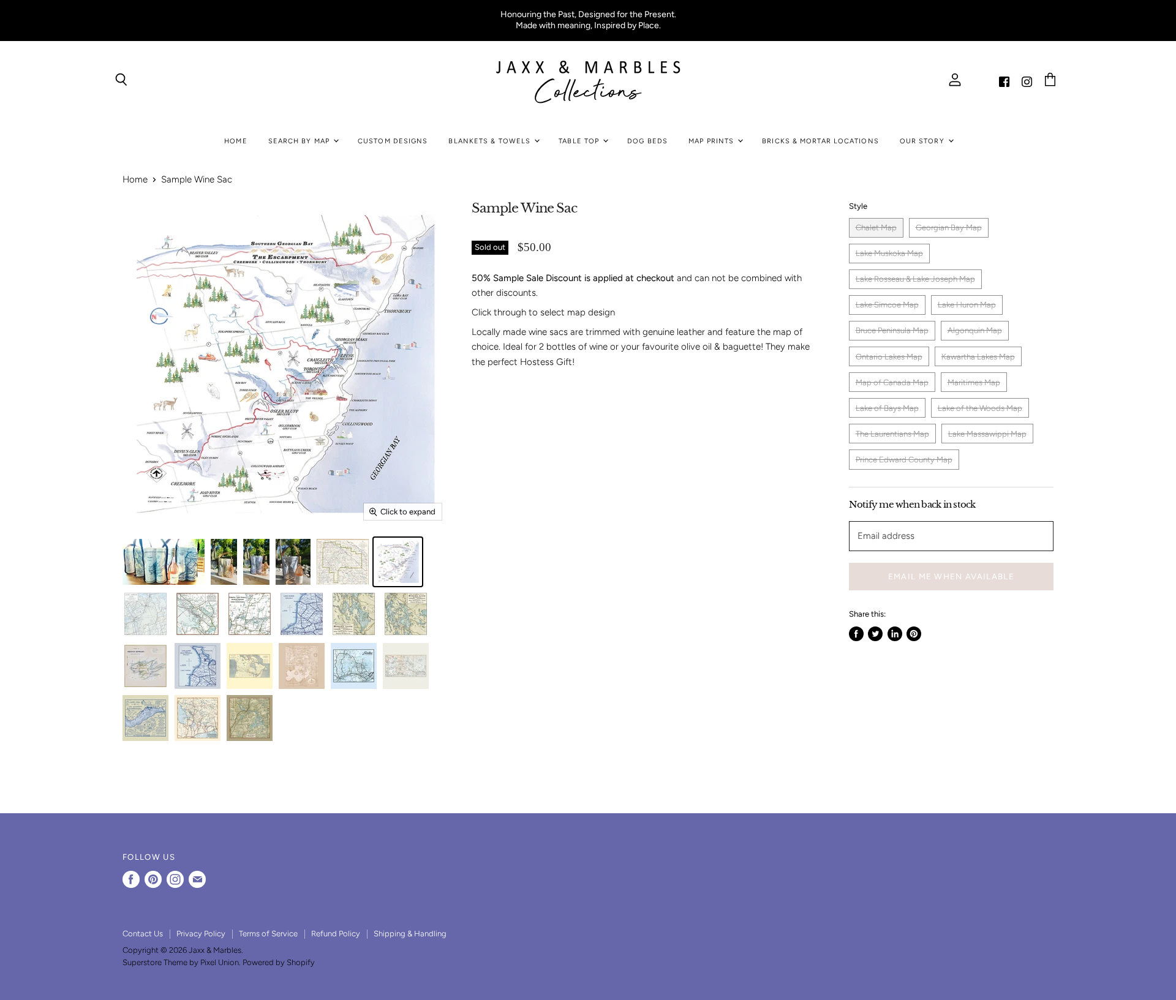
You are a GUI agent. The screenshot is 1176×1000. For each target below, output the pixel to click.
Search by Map (300, 141)
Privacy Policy (200, 933)
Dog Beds (647, 141)
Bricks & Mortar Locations (820, 141)
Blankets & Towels (490, 141)
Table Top (580, 141)
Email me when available (951, 576)
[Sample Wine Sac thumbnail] (163, 562)
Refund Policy (335, 933)
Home (235, 141)
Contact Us (143, 933)
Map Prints (712, 141)
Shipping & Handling (410, 933)
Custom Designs (393, 141)
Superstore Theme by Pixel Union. (182, 962)
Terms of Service (268, 933)
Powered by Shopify (279, 962)
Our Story (923, 141)
